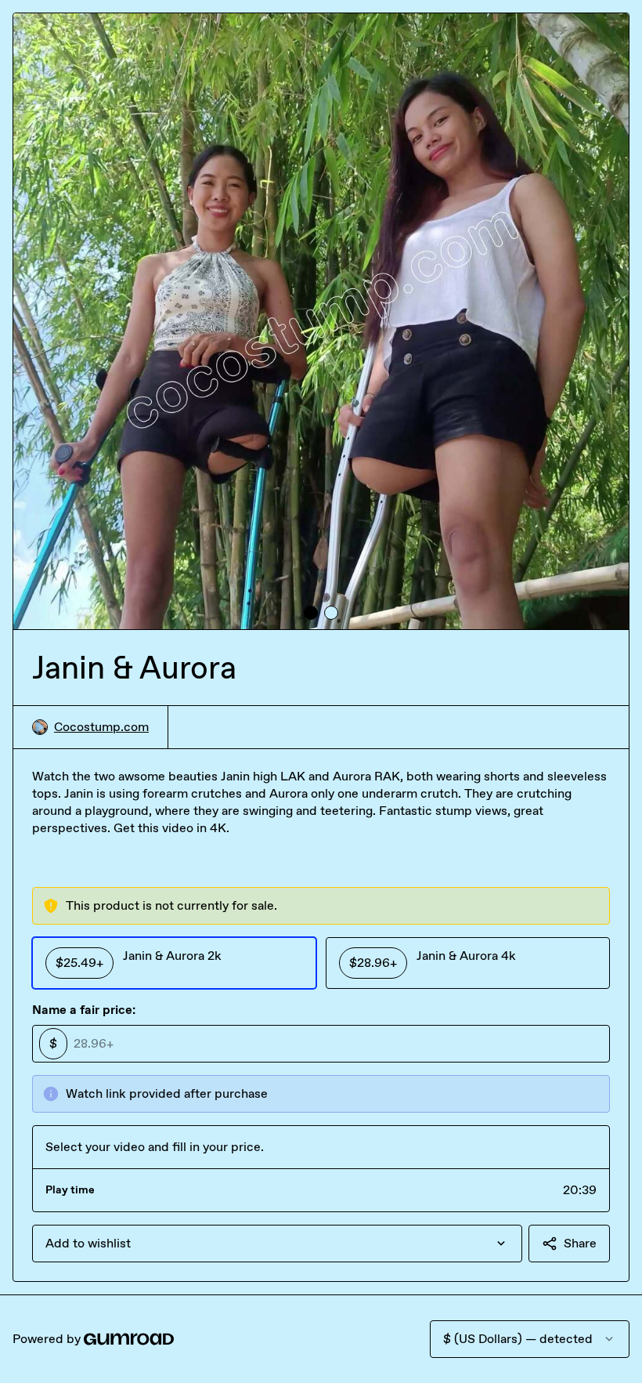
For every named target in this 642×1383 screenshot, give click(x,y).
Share (580, 1243)
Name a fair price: (83, 1009)
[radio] (174, 963)
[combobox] (277, 1243)
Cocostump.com (101, 726)
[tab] (311, 613)
